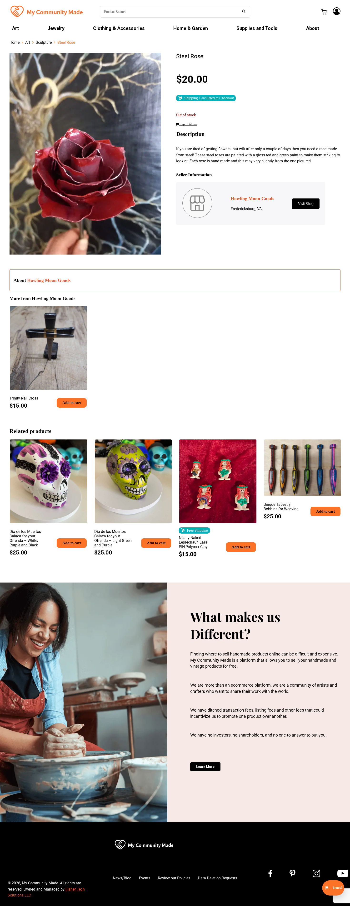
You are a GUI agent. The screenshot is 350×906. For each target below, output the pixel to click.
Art (15, 28)
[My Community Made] (47, 11)
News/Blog (122, 878)
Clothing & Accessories (119, 28)
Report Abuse (188, 124)
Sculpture (44, 42)
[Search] (244, 11)
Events (144, 878)
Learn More (205, 767)
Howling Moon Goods (48, 280)
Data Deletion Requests (217, 878)
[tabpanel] (85, 154)
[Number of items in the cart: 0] (324, 12)
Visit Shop (306, 204)
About (312, 28)
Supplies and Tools (256, 28)
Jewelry (56, 28)
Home (15, 42)
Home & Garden (190, 28)
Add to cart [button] (71, 403)
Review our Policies (174, 878)
